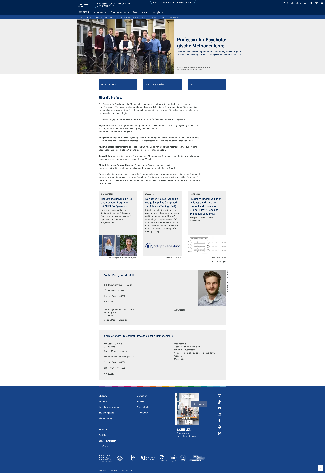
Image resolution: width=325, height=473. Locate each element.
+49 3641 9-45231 (116, 290)
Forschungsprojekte (120, 12)
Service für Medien (107, 440)
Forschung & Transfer (109, 407)
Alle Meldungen (219, 261)
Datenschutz (114, 470)
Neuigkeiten (158, 12)
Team (135, 12)
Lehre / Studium (100, 12)
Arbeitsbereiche (140, 17)
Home (80, 17)
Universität (142, 396)
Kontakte (103, 429)
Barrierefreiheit (127, 470)
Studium (103, 396)
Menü (86, 12)
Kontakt (145, 12)
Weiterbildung (105, 418)
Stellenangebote (106, 412)
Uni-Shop (103, 446)
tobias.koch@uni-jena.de (120, 285)
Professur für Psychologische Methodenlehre (113, 4)
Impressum (103, 470)
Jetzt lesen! (199, 404)
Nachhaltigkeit (144, 407)
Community (142, 412)
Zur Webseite (180, 310)
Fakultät (88, 17)
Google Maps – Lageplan (116, 320)
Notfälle (102, 435)
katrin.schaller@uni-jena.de (121, 356)
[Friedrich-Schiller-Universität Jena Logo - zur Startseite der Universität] (84, 5)
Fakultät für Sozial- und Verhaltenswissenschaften (172, 2)
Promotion (104, 401)
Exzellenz (141, 401)
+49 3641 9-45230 (116, 362)
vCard (111, 301)
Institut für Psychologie (124, 17)
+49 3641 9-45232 (116, 296)
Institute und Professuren (103, 17)
